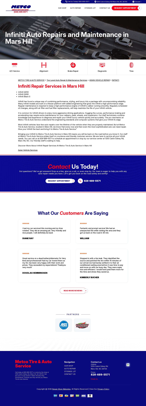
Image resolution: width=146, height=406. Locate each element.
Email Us (94, 379)
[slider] (25, 223)
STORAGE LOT (90, 8)
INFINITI (115, 80)
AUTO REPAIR (75, 8)
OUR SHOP (62, 8)
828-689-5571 (46, 138)
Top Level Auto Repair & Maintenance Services (67, 80)
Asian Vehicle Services (28, 150)
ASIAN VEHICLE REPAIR (99, 80)
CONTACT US (105, 8)
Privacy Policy (103, 389)
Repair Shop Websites (61, 389)
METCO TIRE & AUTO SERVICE (31, 80)
